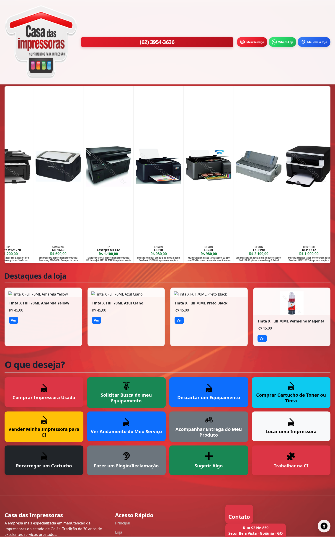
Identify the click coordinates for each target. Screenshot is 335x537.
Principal (122, 523)
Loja (118, 532)
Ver (13, 320)
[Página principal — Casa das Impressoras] (41, 42)
